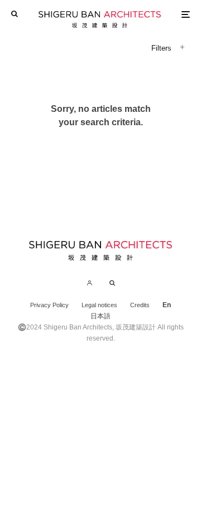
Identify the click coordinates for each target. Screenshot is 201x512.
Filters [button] (161, 48)
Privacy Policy (49, 305)
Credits (140, 305)
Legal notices (99, 305)
